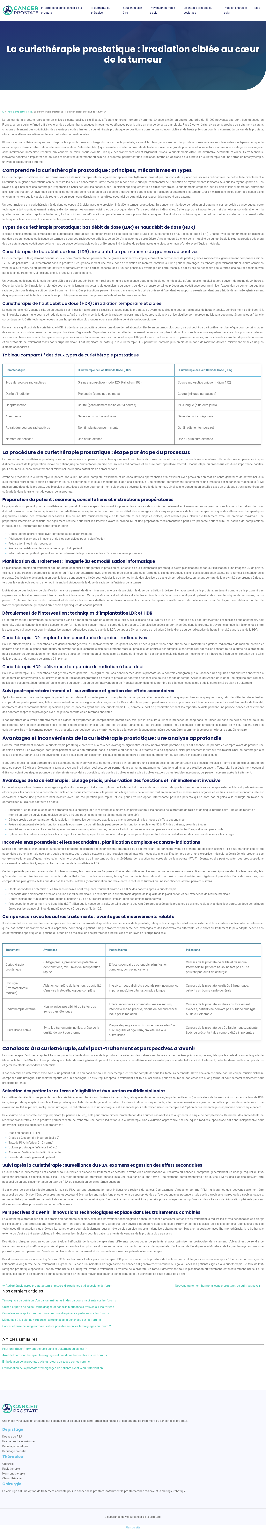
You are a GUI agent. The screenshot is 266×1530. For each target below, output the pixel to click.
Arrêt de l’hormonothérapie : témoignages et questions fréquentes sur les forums (54, 1355)
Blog (257, 8)
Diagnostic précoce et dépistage (198, 10)
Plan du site (133, 1527)
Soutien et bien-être (133, 10)
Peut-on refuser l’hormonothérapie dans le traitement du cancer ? (44, 1349)
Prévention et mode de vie (162, 10)
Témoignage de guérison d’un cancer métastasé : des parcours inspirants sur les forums (59, 1300)
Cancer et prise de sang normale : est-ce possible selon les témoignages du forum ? (56, 1326)
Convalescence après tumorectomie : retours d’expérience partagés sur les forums (55, 1313)
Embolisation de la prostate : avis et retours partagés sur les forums (46, 1361)
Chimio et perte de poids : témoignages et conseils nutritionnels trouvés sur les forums (58, 1307)
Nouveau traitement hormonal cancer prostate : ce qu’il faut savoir (217, 1285)
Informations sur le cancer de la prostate (61, 10)
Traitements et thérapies (100, 10)
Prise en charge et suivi (235, 10)
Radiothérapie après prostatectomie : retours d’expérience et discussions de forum (59, 1285)
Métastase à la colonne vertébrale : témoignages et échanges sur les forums (51, 1319)
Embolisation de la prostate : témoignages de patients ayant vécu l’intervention (52, 1368)
